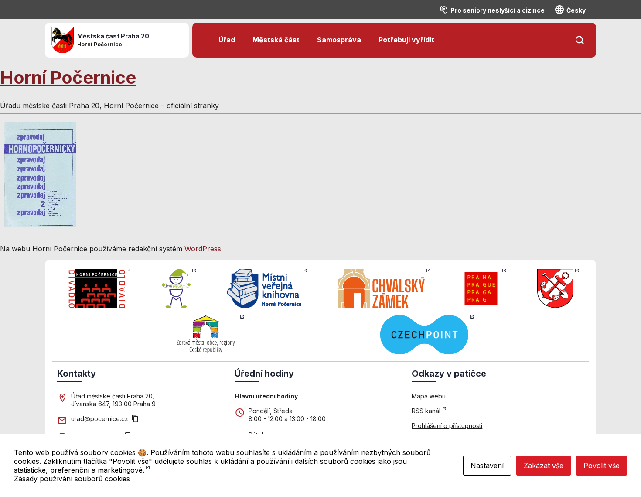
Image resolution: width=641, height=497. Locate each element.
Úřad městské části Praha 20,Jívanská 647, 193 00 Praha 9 (113, 400)
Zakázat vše (543, 465)
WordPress (202, 248)
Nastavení (487, 465)
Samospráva (339, 39)
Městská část (276, 39)
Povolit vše (601, 465)
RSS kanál (426, 411)
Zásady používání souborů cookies (72, 478)
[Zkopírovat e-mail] (135, 419)
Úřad (226, 39)
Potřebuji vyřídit (406, 39)
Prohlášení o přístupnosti (447, 425)
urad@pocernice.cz (99, 418)
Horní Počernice (68, 77)
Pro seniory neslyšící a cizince (497, 10)
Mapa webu (429, 396)
